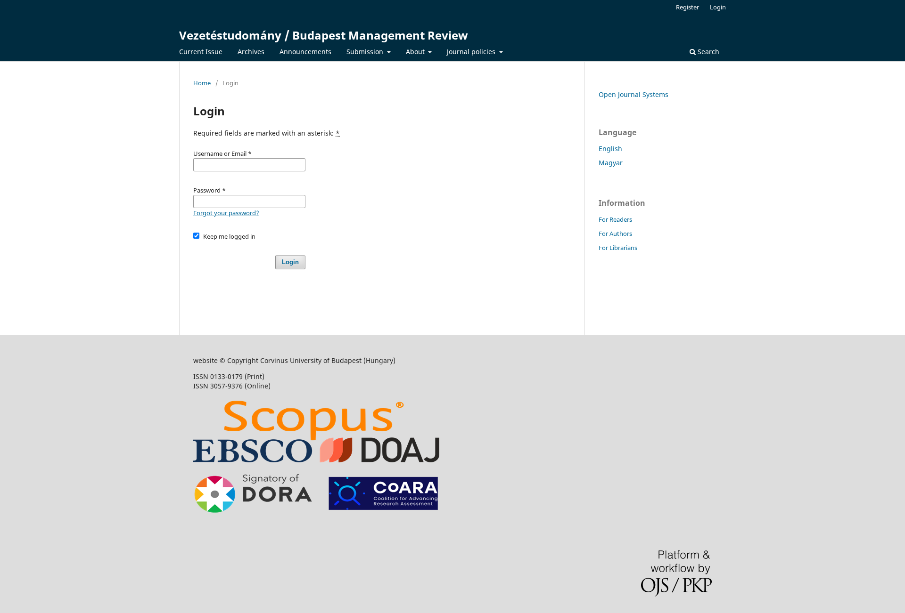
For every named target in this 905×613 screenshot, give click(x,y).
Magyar (611, 162)
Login (718, 7)
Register (687, 7)
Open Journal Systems (633, 94)
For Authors (615, 233)
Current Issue (200, 51)
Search (707, 51)
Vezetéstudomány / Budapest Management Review (323, 35)
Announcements (305, 51)
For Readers (615, 219)
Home (202, 83)
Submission (365, 51)
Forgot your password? (226, 213)
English (610, 148)
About (416, 51)
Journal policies (472, 51)
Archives (251, 51)
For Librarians (618, 247)
